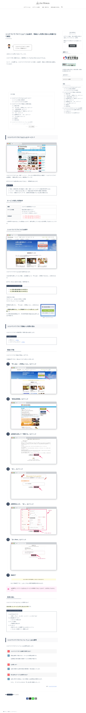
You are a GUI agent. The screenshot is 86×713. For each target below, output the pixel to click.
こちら (17, 340)
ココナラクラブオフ (53, 686)
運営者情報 (72, 45)
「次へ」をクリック (18, 112)
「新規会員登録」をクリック (20, 109)
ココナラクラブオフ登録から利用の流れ (21, 103)
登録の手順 (16, 105)
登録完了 (16, 118)
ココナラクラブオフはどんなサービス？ (21, 98)
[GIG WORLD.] (43, 3)
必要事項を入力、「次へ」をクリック (22, 114)
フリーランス (9, 694)
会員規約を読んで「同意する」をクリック (23, 111)
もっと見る (31, 126)
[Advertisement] (43, 18)
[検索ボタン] (61, 7)
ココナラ (16, 694)
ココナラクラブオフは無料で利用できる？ (23, 123)
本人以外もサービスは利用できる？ (73, 112)
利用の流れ (16, 119)
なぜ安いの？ (68, 111)
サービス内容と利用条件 (19, 99)
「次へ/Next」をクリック (19, 116)
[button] (27, 699)
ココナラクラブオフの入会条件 (21, 101)
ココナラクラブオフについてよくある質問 (22, 122)
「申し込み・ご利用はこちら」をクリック (23, 107)
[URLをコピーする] (36, 699)
